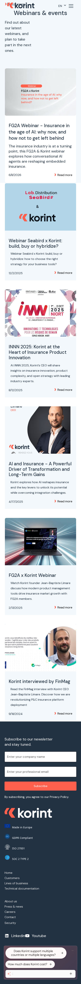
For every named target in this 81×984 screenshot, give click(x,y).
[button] (62, 6)
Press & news (14, 907)
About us (11, 901)
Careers (10, 912)
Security (10, 923)
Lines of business (16, 883)
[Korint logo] (20, 6)
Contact (10, 917)
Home (8, 873)
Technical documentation (22, 888)
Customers (12, 878)
